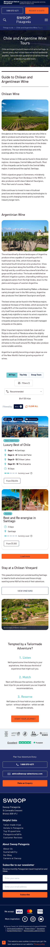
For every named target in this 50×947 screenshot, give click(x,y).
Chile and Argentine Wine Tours (29, 27)
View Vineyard (25, 590)
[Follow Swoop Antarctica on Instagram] (33, 919)
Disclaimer (41, 928)
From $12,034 (12, 480)
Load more (25, 556)
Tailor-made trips (12, 824)
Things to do (8, 27)
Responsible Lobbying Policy (34, 930)
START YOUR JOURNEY (25, 718)
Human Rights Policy (14, 930)
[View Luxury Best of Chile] (25, 426)
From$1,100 (11, 543)
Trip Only (23, 375)
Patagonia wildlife (12, 834)
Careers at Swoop (12, 858)
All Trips (12, 375)
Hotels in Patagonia (13, 828)
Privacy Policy (30, 928)
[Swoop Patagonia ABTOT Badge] (15, 734)
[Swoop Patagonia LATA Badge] (34, 734)
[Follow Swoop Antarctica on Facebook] (25, 919)
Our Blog (7, 855)
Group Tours (36, 375)
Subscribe (25, 895)
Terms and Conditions (15, 928)
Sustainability (10, 852)
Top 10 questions (12, 831)
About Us (8, 848)
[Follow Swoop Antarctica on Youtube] (41, 919)
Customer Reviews (12, 837)
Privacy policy (39, 944)
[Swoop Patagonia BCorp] (6, 734)
